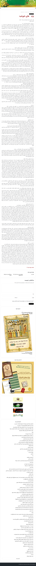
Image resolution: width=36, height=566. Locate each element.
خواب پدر (32, 274)
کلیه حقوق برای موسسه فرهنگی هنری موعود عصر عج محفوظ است (27, 564)
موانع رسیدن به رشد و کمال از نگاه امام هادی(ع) (18, 275)
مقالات (31, 12)
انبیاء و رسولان (27, 12)
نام (33, 294)
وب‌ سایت (16, 297)
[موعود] (18, 3)
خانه (32, 12)
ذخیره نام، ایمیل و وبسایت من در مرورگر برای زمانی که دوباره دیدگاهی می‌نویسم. (22, 301)
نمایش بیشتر (18, 558)
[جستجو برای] (35, 8)
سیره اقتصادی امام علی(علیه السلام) (7, 275)
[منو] (0, 8)
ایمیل (33, 297)
